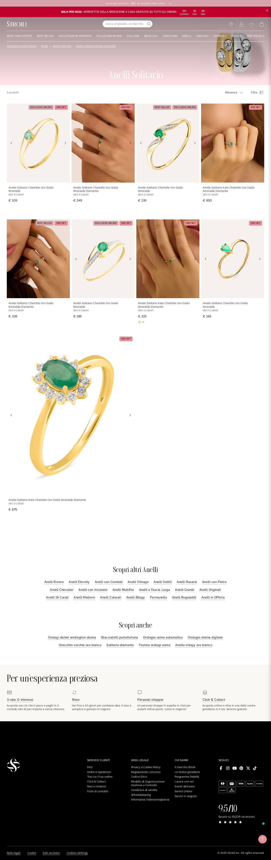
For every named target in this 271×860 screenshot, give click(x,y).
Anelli (44, 46)
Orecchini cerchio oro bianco (80, 645)
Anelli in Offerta (213, 597)
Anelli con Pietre (214, 582)
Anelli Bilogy (135, 597)
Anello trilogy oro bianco (193, 645)
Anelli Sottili (163, 582)
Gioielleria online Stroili (21, 46)
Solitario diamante (120, 645)
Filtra (254, 92)
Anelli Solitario (62, 46)
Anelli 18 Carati (57, 597)
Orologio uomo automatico (163, 637)
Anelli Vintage (138, 582)
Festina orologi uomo (154, 645)
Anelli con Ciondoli (109, 582)
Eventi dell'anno (185, 786)
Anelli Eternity (79, 582)
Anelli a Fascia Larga (154, 589)
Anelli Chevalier (61, 589)
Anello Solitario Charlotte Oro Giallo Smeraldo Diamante (95, 189)
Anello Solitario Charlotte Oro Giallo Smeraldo (31, 189)
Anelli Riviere (54, 582)
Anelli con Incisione (93, 589)
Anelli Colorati (110, 597)
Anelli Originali (210, 589)
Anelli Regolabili (184, 597)
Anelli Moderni (84, 597)
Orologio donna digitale (205, 637)
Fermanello (158, 597)
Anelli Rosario (187, 582)
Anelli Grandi (184, 589)
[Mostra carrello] (261, 24)
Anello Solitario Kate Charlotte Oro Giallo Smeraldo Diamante (228, 189)
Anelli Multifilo (123, 589)
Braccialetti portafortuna (119, 637)
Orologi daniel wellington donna (72, 637)
